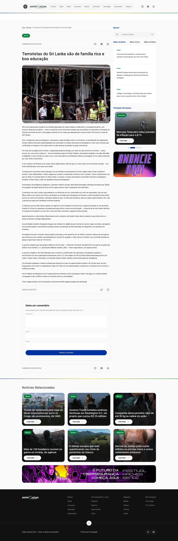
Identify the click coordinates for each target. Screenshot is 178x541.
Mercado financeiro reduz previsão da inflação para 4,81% (134, 134)
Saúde (126, 513)
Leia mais (122, 141)
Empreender (118, 6)
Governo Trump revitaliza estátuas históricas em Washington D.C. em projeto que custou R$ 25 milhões (88, 413)
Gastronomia (95, 509)
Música (126, 505)
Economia (96, 6)
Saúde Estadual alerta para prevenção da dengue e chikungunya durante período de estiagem (132, 75)
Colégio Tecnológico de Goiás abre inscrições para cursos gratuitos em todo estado (134, 94)
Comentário (29, 314)
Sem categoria (150, 497)
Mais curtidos (150, 42)
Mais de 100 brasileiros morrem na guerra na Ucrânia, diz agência (43, 451)
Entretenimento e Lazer (100, 497)
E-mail (28, 341)
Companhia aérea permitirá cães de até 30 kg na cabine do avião (134, 415)
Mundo (87, 6)
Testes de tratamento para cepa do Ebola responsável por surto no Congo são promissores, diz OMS (43, 413)
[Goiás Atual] (38, 6)
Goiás (61, 6)
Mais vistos (135, 42)
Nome (28, 331)
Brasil (69, 6)
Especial (94, 501)
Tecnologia (107, 6)
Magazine (120, 432)
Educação (77, 6)
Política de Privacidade (89, 532)
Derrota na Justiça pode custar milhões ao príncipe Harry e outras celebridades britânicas (134, 449)
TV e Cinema (150, 505)
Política (53, 6)
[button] (128, 147)
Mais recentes (119, 42)
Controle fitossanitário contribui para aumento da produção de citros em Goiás (132, 55)
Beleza (70, 497)
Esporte (128, 6)
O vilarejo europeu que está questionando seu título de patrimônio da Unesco (84, 449)
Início (23, 27)
